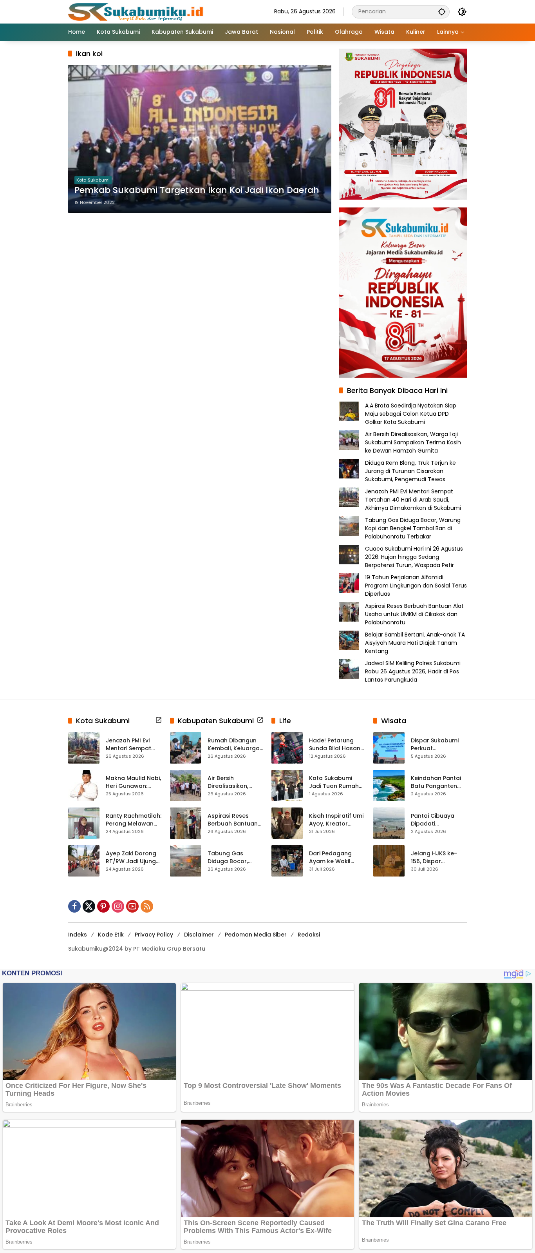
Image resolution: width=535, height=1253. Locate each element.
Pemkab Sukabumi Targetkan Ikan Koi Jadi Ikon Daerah (196, 190)
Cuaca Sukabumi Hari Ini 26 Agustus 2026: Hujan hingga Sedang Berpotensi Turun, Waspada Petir (414, 557)
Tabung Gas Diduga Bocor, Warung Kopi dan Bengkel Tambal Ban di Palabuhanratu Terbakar (413, 528)
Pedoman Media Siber (256, 934)
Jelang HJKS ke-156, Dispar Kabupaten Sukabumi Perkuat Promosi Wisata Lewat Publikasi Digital (436, 857)
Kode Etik (111, 934)
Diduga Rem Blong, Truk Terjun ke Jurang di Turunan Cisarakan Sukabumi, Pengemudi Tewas (410, 471)
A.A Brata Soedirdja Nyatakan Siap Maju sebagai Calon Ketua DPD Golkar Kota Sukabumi (410, 414)
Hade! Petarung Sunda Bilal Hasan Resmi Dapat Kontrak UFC (334, 744)
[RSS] (147, 906)
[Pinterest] (103, 906)
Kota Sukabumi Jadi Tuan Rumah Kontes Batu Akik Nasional (334, 782)
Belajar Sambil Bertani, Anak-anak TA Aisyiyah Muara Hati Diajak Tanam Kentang (415, 643)
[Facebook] (74, 906)
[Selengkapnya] (158, 720)
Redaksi (309, 934)
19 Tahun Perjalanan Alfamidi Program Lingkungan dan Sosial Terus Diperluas (416, 585)
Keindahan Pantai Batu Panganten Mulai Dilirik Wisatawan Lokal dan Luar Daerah (436, 782)
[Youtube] (132, 906)
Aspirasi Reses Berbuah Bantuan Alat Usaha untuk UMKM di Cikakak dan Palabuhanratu (414, 614)
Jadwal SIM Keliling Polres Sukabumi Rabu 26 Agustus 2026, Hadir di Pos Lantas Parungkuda (413, 671)
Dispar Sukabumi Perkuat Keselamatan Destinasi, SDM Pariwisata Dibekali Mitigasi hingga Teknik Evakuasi (438, 744)
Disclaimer (199, 934)
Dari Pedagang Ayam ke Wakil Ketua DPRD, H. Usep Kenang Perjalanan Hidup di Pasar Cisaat (336, 857)
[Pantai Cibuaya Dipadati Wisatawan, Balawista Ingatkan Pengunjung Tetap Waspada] (389, 823)
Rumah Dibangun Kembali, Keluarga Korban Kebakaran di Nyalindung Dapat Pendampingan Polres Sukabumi (235, 744)
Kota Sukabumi (93, 180)
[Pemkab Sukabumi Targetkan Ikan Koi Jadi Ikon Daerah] (199, 139)
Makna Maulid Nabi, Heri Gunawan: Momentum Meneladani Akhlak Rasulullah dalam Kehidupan (133, 782)
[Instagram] (118, 906)
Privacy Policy (154, 934)
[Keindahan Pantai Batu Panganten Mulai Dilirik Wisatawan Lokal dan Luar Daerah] (389, 785)
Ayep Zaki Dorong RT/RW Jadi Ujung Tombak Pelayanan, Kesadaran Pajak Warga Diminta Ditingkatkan (131, 857)
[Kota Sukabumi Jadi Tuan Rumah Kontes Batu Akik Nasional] (287, 785)
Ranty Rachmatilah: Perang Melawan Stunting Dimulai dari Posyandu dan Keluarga (133, 819)
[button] (442, 11)
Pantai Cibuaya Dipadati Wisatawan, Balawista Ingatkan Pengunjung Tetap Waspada (438, 819)
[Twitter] (89, 906)
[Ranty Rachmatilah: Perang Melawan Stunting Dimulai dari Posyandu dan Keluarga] (83, 823)
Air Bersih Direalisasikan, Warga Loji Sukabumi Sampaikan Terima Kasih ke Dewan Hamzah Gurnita (413, 442)
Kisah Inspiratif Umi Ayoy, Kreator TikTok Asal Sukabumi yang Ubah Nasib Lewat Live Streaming (336, 819)
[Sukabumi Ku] (136, 11)
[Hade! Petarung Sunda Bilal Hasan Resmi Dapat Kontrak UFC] (287, 748)
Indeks (77, 934)
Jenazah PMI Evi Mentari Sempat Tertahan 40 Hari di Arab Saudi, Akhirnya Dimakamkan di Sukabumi (413, 499)
